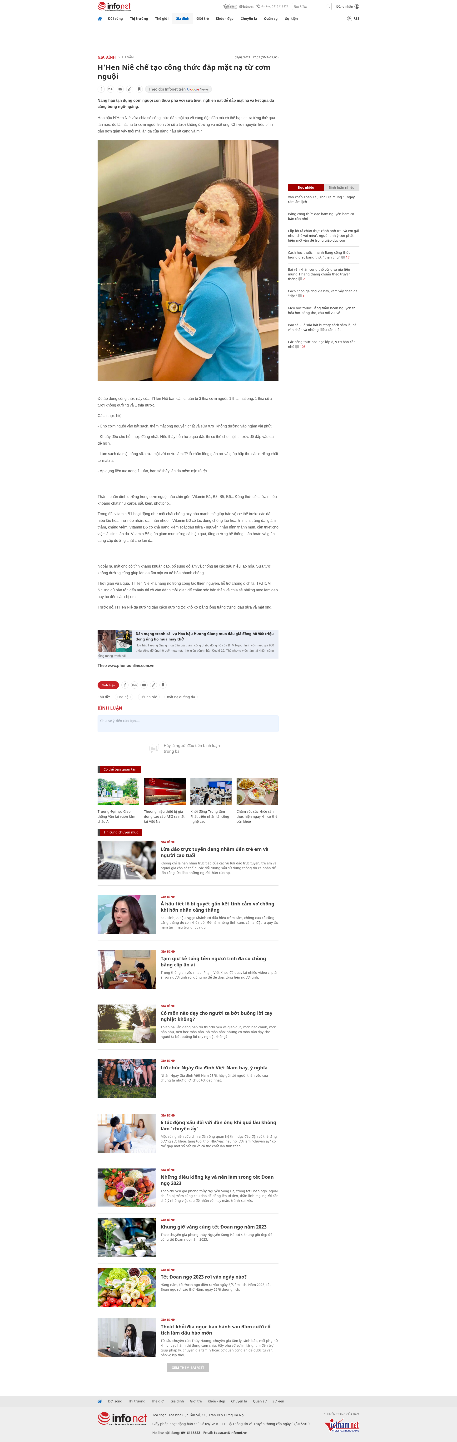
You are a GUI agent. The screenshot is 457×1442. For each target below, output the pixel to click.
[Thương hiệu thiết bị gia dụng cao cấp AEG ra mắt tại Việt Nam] (165, 792)
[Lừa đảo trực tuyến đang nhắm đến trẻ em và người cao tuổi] (127, 860)
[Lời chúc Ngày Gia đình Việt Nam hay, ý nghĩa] (127, 1078)
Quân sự (271, 18)
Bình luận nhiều (341, 187)
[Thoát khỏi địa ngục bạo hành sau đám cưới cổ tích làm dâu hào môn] (127, 1337)
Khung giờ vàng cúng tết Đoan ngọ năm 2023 (214, 1227)
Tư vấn (128, 57)
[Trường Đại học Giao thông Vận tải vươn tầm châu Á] (118, 792)
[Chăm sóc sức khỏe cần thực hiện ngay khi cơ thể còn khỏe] (257, 792)
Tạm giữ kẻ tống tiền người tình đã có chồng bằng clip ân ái (213, 961)
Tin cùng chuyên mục (121, 832)
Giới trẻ (202, 18)
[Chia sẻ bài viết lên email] (120, 89)
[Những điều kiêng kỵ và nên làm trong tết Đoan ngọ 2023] (127, 1187)
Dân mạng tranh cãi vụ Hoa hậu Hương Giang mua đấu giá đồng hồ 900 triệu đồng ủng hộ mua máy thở (205, 636)
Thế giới (162, 18)
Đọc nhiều (306, 187)
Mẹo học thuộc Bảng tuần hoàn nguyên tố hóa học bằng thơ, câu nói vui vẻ (321, 310)
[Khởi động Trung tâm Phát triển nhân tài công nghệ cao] (211, 792)
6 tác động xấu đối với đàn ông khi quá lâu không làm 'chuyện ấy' (218, 1125)
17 (347, 257)
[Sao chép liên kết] (129, 89)
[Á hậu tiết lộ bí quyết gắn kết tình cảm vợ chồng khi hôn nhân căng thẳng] (127, 914)
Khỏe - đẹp (224, 18)
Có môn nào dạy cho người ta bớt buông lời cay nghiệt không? (216, 1016)
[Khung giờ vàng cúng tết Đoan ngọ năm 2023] (127, 1237)
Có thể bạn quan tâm (120, 769)
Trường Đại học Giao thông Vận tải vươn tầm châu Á (116, 816)
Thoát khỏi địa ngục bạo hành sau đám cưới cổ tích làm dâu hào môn (215, 1329)
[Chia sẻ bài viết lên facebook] (101, 89)
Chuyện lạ (249, 18)
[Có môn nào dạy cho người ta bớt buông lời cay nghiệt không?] (127, 1024)
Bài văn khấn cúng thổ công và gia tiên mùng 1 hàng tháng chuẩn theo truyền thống (319, 274)
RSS (356, 18)
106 (302, 346)
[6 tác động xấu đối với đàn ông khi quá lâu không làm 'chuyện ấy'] (127, 1133)
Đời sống (115, 18)
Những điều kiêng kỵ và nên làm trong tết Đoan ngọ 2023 (217, 1180)
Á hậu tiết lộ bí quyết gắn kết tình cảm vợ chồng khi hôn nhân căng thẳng (217, 906)
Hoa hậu (124, 697)
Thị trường (139, 18)
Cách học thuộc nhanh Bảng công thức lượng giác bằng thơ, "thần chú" (319, 254)
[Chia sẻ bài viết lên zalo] (110, 89)
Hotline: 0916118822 (274, 6)
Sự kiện (291, 18)
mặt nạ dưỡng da (181, 697)
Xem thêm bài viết (188, 1367)
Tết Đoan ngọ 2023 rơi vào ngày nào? (204, 1277)
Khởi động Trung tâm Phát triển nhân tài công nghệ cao (209, 816)
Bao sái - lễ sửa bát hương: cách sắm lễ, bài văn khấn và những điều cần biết (323, 327)
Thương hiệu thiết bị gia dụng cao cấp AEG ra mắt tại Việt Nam (164, 816)
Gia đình (182, 18)
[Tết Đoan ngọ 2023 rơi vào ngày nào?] (127, 1287)
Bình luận (108, 685)
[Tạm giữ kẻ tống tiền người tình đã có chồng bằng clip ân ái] (127, 969)
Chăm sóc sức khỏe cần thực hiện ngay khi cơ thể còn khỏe (257, 816)
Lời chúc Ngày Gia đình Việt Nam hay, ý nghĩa (214, 1067)
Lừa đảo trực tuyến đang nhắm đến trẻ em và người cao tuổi (214, 852)
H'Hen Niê (149, 697)
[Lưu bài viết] (139, 89)
